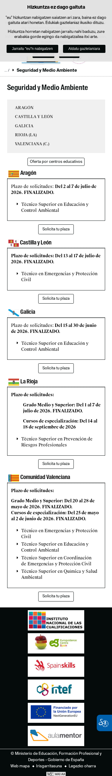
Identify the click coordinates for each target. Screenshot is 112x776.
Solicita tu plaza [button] (56, 229)
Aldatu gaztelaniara (84, 49)
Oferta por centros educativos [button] (56, 162)
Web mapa (20, 766)
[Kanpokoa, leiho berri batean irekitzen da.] (56, 621)
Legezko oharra (82, 766)
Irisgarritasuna (49, 766)
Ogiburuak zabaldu (6, 70)
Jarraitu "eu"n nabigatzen (32, 49)
